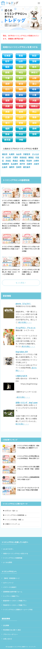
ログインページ (8, 583)
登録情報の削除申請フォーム (12, 592)
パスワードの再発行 (9, 587)
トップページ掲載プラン (11, 596)
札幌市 (11, 154)
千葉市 (15, 157)
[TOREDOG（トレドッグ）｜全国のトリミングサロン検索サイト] (9, 3)
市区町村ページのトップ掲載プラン (15, 605)
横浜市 (4, 154)
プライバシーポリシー (10, 634)
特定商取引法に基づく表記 (12, 630)
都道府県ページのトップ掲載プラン (15, 601)
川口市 (8, 157)
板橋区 (22, 160)
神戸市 (22, 163)
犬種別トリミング (12, 524)
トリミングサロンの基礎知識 (15, 515)
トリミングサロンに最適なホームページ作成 (17, 609)
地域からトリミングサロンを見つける (15, 553)
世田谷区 (23, 157)
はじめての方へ (8, 549)
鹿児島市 (26, 167)
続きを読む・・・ (25, 322)
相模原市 (5, 163)
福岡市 (11, 167)
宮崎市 (18, 167)
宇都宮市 (26, 154)
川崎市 (36, 160)
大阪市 (36, 163)
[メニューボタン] (39, 3)
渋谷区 (8, 160)
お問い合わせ (7, 639)
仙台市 (18, 154)
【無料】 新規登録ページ (11, 578)
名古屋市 (14, 163)
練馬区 (31, 157)
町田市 (29, 160)
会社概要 (6, 625)
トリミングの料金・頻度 (14, 519)
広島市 (4, 167)
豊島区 (15, 160)
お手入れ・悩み (11, 510)
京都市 (29, 163)
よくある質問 (7, 562)
